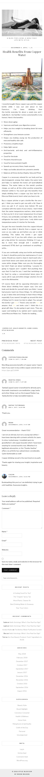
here (16, 303)
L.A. (3, 333)
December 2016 (22, 676)
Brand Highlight (22, 709)
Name (4, 531)
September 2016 (22, 687)
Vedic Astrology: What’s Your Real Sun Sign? (25, 622)
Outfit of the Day (22, 728)
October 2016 (22, 684)
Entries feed (22, 753)
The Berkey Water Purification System (28, 630)
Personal (22, 731)
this (14, 305)
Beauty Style (22, 705)
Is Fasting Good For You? (22, 593)
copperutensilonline (18, 357)
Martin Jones (15, 380)
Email (4, 541)
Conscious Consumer (22, 713)
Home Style (22, 720)
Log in (22, 749)
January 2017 (22, 672)
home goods (32, 328)
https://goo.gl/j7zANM (10, 370)
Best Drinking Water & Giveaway (22, 604)
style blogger (8, 330)
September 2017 (22, 669)
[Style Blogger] (22, 18)
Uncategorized (22, 735)
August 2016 (22, 691)
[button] (42, 1)
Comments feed (22, 757)
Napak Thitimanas (17, 405)
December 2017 (22, 661)
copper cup (7, 328)
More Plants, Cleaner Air (22, 600)
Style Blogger (25, 771)
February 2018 (22, 658)
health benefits (19, 328)
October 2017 (22, 665)
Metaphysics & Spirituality (22, 724)
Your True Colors (22, 608)
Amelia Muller (7, 630)
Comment (6, 508)
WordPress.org (22, 760)
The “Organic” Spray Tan (22, 597)
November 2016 (22, 680)
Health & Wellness (22, 716)
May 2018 (22, 654)
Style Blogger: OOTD (11, 342)
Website (5, 550)
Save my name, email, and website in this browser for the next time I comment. (22, 563)
